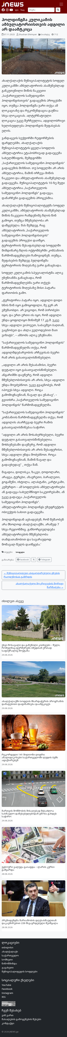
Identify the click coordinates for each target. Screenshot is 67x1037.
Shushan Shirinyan (28, 34)
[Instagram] (7, 9)
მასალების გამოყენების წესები (21, 1019)
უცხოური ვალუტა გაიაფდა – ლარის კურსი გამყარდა (28, 868)
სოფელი (20, 552)
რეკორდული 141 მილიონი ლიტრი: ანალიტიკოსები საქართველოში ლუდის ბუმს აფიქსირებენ (30, 757)
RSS (4, 996)
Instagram (7, 992)
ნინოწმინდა (9, 963)
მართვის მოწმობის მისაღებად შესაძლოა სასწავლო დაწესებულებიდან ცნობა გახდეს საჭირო (29, 813)
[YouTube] (11, 9)
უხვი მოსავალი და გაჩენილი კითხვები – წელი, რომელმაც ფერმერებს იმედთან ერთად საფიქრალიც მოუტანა (31, 647)
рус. (17, 9)
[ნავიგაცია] (61, 4)
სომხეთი (7, 959)
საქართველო (10, 955)
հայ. (23, 9)
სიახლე (45, 34)
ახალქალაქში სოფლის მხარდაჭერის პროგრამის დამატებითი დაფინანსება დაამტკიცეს (33, 703)
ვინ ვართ (7, 1015)
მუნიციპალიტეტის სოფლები (19, 971)
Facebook (24, 559)
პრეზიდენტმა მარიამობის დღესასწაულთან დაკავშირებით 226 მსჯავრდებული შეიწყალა (30, 922)
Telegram (45, 559)
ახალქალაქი (10, 951)
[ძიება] (58, 10)
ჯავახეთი (8, 967)
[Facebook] (3, 9)
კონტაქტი (8, 1023)
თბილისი (7, 947)
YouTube (6, 984)
